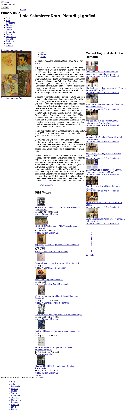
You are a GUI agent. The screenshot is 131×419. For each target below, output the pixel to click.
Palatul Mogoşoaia (43, 354)
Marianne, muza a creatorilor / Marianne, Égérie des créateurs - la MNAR (104, 171)
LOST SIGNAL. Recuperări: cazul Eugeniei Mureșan (58, 315)
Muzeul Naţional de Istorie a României (52, 303)
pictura (43, 57)
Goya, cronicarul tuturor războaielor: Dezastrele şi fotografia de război (102, 73)
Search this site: (8, 4)
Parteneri (10, 41)
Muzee (9, 27)
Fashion (9, 39)
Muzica (9, 25)
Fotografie (10, 23)
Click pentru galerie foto (11, 50)
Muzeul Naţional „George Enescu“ (50, 268)
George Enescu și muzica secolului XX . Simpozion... (59, 263)
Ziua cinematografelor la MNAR (49, 280)
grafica (43, 52)
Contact (9, 46)
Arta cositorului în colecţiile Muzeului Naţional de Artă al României (102, 122)
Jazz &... (10, 34)
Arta (8, 21)
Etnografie (10, 32)
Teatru (9, 30)
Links (8, 43)
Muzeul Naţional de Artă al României (51, 251)
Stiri (8, 18)
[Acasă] (5, 2)
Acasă (23, 10)
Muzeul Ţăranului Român (46, 214)
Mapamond (11, 37)
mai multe (39, 375)
